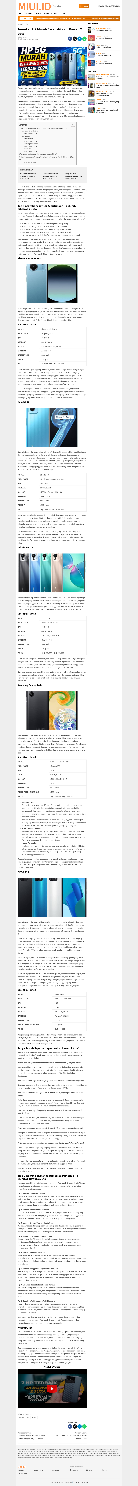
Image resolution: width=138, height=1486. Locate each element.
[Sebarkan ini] (70, 39)
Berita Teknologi (101, 83)
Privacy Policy (39, 1470)
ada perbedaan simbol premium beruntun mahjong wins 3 (35, 1449)
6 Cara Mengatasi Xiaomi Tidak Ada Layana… (107, 111)
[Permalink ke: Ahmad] (20, 38)
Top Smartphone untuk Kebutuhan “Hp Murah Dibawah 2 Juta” (43, 128)
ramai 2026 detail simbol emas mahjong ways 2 (51, 1455)
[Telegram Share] (79, 39)
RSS (106, 1470)
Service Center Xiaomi (102, 75)
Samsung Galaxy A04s (31, 144)
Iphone (103, 28)
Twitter (90, 1470)
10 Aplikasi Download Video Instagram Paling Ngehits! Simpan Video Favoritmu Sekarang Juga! (86, 19)
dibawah (21, 1417)
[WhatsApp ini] (84, 39)
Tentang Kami (22, 1474)
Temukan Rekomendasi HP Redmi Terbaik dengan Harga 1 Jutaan (31, 1436)
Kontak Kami (55, 1470)
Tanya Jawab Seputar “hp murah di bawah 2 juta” (38, 154)
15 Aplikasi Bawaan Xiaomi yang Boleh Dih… (107, 103)
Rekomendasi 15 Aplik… (104, 31)
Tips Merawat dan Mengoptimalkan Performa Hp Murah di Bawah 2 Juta (47, 157)
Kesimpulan (24, 160)
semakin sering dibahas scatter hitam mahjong (58, 1458)
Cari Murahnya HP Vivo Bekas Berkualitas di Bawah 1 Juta (50, 176)
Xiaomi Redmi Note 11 (31, 131)
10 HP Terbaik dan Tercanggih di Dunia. (107, 86)
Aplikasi (98, 28)
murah (34, 1417)
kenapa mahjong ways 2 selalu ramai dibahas (31, 1458)
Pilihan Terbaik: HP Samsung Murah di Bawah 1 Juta (71, 1436)
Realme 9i (27, 136)
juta (28, 1417)
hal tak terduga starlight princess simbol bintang (93, 1453)
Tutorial (98, 37)
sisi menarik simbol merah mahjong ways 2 (34, 1451)
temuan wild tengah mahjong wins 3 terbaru (60, 1451)
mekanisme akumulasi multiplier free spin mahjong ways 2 (90, 1451)
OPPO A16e (28, 149)
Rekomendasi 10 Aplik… (104, 39)
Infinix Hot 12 (28, 139)
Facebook (75, 1470)
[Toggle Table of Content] (71, 125)
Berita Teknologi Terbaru (57, 1482)
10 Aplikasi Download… (104, 56)
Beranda (21, 1470)
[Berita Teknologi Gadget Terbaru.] (35, 6)
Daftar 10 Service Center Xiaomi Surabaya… (107, 78)
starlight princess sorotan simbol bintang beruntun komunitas (61, 1453)
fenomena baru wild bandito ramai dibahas (78, 1455)
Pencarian (84, 6)
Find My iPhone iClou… (104, 47)
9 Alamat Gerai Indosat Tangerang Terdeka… (104, 94)
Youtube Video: (31, 163)
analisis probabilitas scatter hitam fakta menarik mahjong (68, 1449)
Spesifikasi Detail (32, 134)
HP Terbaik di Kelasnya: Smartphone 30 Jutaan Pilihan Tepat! (28, 176)
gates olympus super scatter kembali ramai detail (105, 1455)
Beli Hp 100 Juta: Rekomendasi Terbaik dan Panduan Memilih (73, 176)
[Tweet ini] (75, 39)
